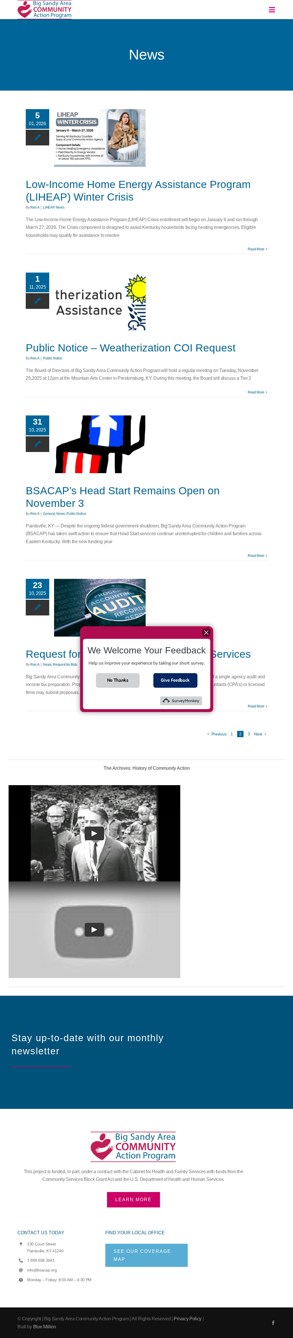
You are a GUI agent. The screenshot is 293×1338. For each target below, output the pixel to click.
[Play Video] (94, 833)
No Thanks (117, 680)
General (49, 514)
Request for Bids (65, 665)
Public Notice (52, 358)
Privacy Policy (187, 1318)
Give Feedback (175, 680)
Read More (256, 249)
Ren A (34, 207)
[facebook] (273, 1323)
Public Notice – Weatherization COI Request (130, 348)
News (60, 207)
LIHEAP (48, 207)
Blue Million (44, 1326)
